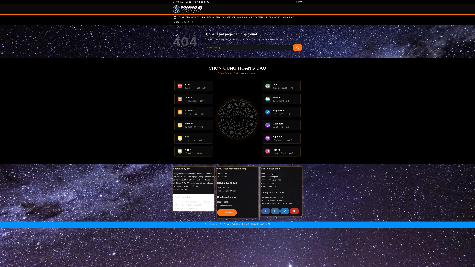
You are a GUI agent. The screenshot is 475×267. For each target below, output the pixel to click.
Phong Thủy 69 (263, 224)
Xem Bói (231, 17)
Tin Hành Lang (183, 2)
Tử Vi (181, 17)
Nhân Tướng (207, 17)
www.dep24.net (267, 183)
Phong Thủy (192, 17)
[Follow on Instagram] (275, 211)
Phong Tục (274, 17)
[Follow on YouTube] (301, 2)
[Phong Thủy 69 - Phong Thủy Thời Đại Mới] (188, 9)
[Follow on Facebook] (294, 2)
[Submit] (297, 48)
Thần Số (220, 17)
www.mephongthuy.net (270, 174)
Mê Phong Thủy (201, 2)
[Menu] (192, 22)
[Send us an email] (296, 2)
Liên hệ (185, 22)
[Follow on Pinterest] (299, 2)
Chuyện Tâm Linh (258, 17)
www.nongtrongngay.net (271, 180)
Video (177, 22)
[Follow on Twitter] (284, 211)
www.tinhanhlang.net (269, 177)
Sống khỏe (288, 17)
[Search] (174, 2)
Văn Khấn (242, 17)
